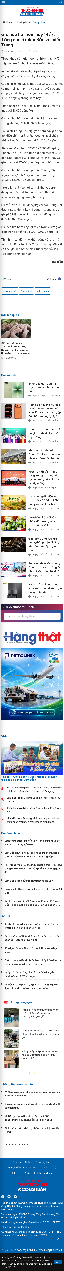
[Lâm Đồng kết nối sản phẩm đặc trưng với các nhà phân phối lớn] (13, 524)
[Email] (15, 1196)
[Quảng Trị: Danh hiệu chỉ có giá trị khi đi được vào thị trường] (13, 436)
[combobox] (32, 616)
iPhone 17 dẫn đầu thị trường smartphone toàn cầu (44, 387)
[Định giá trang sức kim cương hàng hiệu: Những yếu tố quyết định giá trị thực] (13, 547)
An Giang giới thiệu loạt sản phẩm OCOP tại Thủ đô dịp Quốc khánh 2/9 (43, 500)
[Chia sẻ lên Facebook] (59, 279)
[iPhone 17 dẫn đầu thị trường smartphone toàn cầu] (13, 390)
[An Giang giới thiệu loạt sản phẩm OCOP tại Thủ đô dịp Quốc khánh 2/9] (13, 503)
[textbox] (32, 616)
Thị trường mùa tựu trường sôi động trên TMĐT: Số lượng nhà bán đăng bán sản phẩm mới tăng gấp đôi (33, 868)
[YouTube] (9, 1196)
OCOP (15, 1173)
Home (9, 22)
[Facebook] (2, 1196)
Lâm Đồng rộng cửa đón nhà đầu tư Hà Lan (28, 880)
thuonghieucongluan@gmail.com (24, 1222)
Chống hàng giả (21, 1002)
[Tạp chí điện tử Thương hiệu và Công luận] (32, 1186)
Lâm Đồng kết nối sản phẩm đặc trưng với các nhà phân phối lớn (43, 521)
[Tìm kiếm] (61, 2)
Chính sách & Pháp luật (43, 1167)
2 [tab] (34, 1073)
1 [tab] (29, 1073)
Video (5, 736)
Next (58, 1072)
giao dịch (27, 290)
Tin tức (17, 1162)
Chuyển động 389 (17, 1167)
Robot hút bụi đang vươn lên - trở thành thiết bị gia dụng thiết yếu (45, 588)
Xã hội (5, 916)
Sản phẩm (39, 22)
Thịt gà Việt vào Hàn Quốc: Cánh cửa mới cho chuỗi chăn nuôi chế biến (44, 454)
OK (57, 1262)
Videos (48, 1173)
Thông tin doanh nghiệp (17, 1084)
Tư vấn (26, 1173)
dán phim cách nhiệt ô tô (16, 1144)
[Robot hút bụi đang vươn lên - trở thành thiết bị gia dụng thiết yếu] (13, 591)
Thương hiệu (23, 22)
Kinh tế (28, 1162)
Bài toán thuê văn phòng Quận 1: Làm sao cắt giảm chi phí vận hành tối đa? (44, 567)
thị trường (43, 290)
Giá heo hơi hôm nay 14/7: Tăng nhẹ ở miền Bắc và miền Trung (31, 40)
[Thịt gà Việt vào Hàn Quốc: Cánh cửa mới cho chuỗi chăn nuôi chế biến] (13, 457)
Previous (5, 1072)
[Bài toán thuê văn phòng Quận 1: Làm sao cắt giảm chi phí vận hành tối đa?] (13, 570)
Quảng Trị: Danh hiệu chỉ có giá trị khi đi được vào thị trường (44, 433)
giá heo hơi (10, 290)
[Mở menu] (3, 2)
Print (9, 279)
